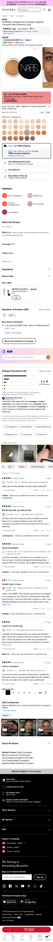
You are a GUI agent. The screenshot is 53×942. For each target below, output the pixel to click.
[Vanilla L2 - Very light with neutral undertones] (16, 121)
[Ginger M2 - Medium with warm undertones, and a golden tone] (4, 132)
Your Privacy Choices (9, 917)
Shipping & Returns (16, 155)
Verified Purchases (37, 467)
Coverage (27, 31)
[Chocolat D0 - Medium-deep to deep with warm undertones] (16, 138)
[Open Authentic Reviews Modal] (25, 398)
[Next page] (45, 692)
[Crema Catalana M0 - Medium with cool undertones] (21, 127)
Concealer (20, 16)
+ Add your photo (9, 710)
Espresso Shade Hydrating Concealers (18, 763)
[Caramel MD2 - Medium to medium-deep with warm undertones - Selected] (27, 132)
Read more (6, 604)
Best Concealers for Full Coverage (16, 755)
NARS (4, 19)
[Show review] (10, 453)
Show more (6, 261)
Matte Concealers (24, 752)
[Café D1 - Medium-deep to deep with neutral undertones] (21, 138)
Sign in (11, 151)
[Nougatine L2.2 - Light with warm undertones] (21, 121)
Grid (42, 112)
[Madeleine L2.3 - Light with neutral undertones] (27, 121)
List (48, 112)
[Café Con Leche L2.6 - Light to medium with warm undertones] (44, 121)
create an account (24, 151)
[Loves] (44, 9)
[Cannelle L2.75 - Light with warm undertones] (4, 127)
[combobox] (29, 10)
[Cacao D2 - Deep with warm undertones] (27, 138)
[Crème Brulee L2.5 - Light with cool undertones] (38, 121)
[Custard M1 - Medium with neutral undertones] (27, 127)
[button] (32, 40)
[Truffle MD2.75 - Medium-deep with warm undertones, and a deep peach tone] (44, 132)
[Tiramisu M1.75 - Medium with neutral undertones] (44, 127)
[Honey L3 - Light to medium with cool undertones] (16, 127)
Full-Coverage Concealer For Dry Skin (17, 757)
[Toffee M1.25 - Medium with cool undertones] (33, 127)
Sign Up (40, 877)
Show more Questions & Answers (19, 341)
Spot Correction (8, 33)
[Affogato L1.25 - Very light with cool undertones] (10, 121)
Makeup (5, 16)
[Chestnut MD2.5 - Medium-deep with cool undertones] (33, 132)
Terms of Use (18, 914)
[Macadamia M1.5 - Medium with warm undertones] (38, 127)
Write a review (45, 371)
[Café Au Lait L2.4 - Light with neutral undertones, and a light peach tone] (33, 121)
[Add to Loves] (49, 106)
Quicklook (6, 294)
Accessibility (29, 914)
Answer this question (13, 332)
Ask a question (23, 29)
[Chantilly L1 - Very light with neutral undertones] (4, 121)
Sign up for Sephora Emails (14, 872)
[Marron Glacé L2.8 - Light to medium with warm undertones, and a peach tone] (10, 127)
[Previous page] (3, 692)
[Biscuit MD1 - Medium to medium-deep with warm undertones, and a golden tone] (16, 132)
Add (16, 298)
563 (40, 692)
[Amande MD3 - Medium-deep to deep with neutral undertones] (4, 138)
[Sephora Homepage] (8, 9)
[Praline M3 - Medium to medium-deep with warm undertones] (10, 132)
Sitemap (39, 914)
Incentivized (6, 498)
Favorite (35, 31)
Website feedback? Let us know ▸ (26, 771)
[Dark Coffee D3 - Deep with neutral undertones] (33, 138)
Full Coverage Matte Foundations (15, 760)
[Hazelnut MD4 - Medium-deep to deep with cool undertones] (10, 138)
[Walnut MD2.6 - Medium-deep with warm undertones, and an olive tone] (38, 132)
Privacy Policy (7, 914)
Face (12, 16)
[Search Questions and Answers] (4, 315)
